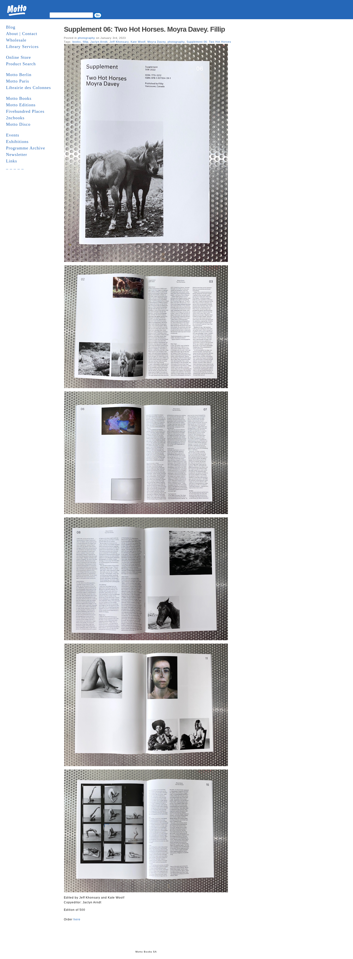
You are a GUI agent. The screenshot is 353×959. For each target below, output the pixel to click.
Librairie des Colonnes (28, 87)
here (76, 919)
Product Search (21, 63)
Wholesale (16, 40)
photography (86, 37)
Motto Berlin (18, 74)
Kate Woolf (138, 41)
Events (12, 135)
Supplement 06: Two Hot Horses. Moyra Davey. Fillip (144, 29)
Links (11, 161)
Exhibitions (17, 141)
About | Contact (21, 33)
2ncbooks (15, 117)
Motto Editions (21, 104)
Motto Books (18, 98)
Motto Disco (18, 124)
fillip (85, 41)
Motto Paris (17, 81)
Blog (10, 27)
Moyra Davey (156, 41)
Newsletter (16, 154)
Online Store (18, 57)
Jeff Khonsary (119, 41)
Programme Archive (25, 148)
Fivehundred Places (25, 111)
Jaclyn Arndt (99, 41)
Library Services (22, 46)
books (77, 41)
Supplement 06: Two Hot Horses (209, 41)
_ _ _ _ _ (15, 167)
